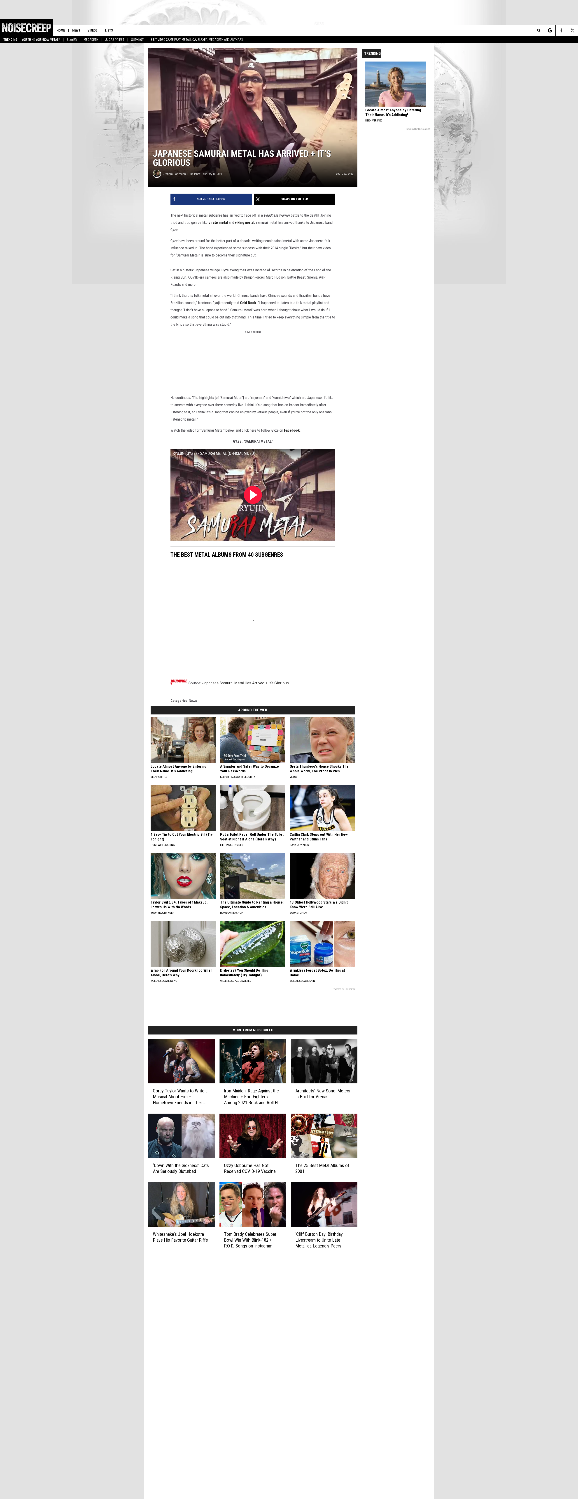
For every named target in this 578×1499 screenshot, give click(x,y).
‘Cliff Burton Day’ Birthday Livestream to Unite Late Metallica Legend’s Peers (319, 1240)
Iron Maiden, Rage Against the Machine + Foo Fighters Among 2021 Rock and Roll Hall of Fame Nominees (253, 1096)
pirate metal (218, 222)
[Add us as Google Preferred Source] (549, 30)
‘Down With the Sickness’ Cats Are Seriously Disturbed (181, 1168)
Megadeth (91, 39)
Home (61, 30)
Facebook (292, 430)
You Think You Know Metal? (41, 39)
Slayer (72, 39)
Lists (109, 30)
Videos (93, 30)
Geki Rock (248, 302)
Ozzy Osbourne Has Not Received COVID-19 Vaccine (250, 1168)
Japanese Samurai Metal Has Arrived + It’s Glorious (245, 683)
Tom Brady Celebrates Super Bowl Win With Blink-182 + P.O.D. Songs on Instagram (250, 1240)
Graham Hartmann (174, 174)
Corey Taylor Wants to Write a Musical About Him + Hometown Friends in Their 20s (180, 1096)
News (76, 30)
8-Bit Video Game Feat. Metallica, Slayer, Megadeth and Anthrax (197, 39)
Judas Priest (114, 39)
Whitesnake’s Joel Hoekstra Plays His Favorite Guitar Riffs (180, 1237)
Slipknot (137, 39)
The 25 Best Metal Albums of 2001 (322, 1168)
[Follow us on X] (572, 30)
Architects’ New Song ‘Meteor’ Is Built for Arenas (323, 1093)
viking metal (244, 222)
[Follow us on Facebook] (561, 30)
